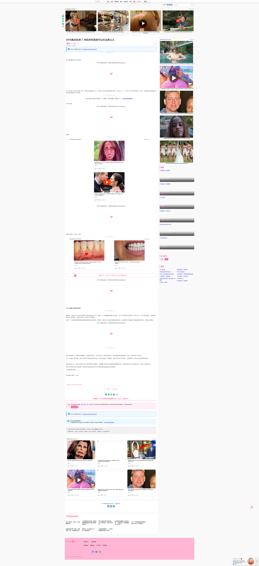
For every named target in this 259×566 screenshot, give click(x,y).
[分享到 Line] (111, 395)
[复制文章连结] (116, 395)
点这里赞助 (74, 407)
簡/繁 (145, 1)
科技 (131, 1)
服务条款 (86, 551)
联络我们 (105, 551)
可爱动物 (116, 1)
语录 (134, 1)
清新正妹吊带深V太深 (165, 232)
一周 (161, 259)
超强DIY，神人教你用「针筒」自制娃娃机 (88, 535)
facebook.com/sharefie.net (90, 49)
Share (96, 1)
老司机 (138, 1)
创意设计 (126, 1)
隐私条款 (92, 551)
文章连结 (96, 429)
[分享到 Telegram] (114, 395)
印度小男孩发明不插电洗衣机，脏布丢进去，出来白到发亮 (106, 526)
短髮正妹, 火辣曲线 (164, 178)
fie (99, 1)
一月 (166, 259)
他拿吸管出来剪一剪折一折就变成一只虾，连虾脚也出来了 (73, 536)
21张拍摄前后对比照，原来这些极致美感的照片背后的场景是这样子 (89, 526)
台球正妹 (162, 205)
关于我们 (99, 551)
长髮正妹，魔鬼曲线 (165, 191)
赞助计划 (86, 548)
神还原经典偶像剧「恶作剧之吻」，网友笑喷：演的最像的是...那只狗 (122, 526)
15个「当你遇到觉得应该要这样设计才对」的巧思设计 (138, 525)
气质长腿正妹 (163, 245)
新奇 (121, 1)
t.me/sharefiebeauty (109, 422)
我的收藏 (94, 548)
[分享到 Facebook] (106, 395)
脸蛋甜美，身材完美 (165, 218)
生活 (108, 1)
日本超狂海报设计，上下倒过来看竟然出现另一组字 (106, 535)
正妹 (112, 1)
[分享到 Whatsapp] (108, 395)
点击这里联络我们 (127, 98)
